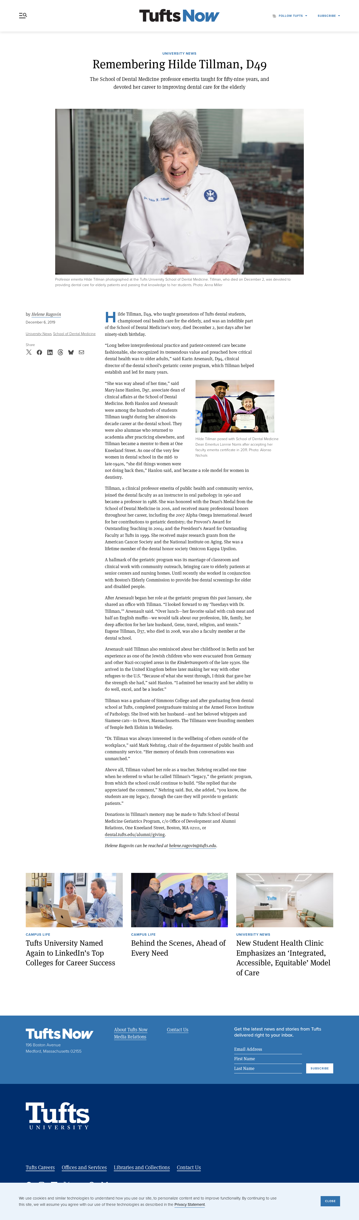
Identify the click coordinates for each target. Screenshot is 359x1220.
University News (179, 54)
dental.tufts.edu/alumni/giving (135, 834)
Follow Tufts (291, 16)
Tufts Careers (40, 1167)
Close (330, 1201)
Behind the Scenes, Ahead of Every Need (178, 948)
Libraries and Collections (142, 1167)
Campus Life (38, 935)
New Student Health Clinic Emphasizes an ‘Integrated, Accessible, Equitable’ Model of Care (283, 957)
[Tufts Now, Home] (179, 16)
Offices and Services (84, 1167)
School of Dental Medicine (74, 334)
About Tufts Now (130, 1029)
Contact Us (177, 1029)
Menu (24, 16)
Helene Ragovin (46, 314)
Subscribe (327, 16)
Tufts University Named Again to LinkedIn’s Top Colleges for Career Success (70, 952)
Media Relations (130, 1036)
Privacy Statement (190, 1204)
